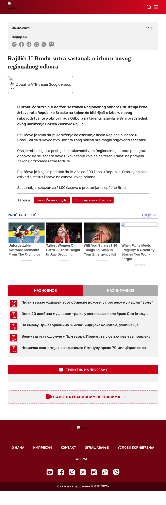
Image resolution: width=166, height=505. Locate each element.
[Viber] (116, 472)
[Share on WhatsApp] (44, 44)
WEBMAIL (83, 459)
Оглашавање (97, 447)
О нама (18, 447)
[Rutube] (94, 472)
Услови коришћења (136, 447)
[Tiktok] (105, 472)
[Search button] (149, 7)
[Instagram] (72, 472)
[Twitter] (83, 472)
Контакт (68, 447)
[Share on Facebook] (21, 44)
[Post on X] (36, 44)
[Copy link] (14, 44)
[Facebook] (60, 472)
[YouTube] (50, 472)
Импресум (42, 447)
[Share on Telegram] (29, 44)
